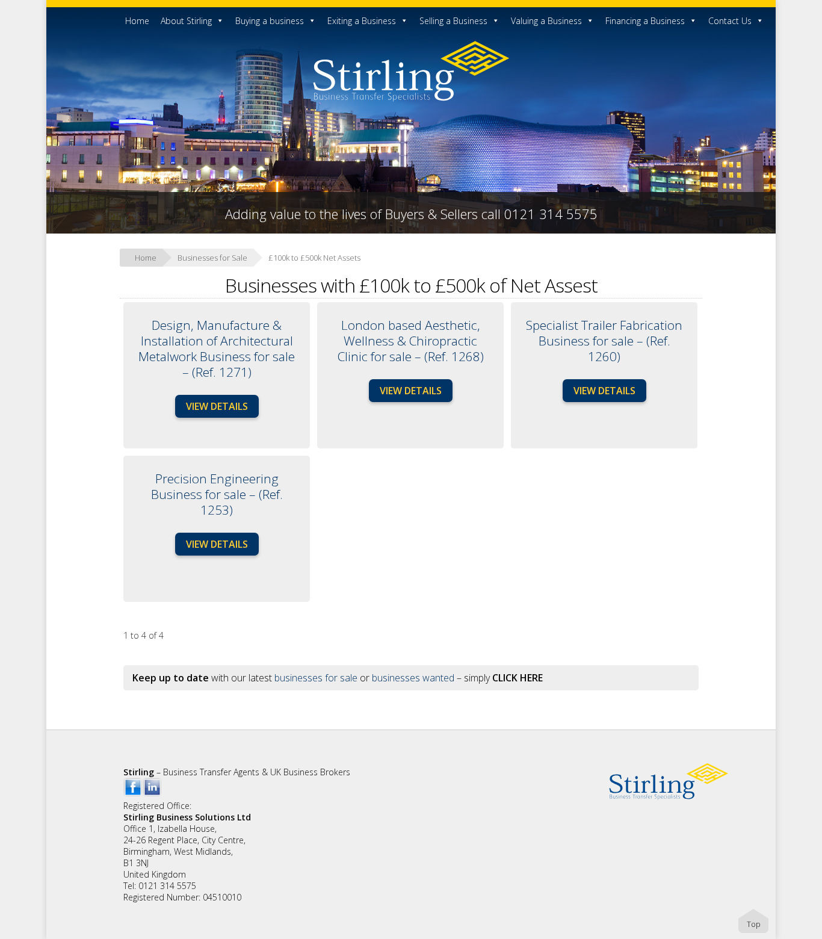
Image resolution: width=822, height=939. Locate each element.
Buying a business (269, 20)
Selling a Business (453, 20)
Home (137, 20)
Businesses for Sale (212, 257)
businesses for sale (315, 677)
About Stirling (186, 20)
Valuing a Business (546, 20)
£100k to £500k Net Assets (314, 257)
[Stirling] (411, 99)
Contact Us (730, 20)
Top (754, 924)
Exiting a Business (361, 20)
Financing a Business (645, 20)
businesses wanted (413, 677)
